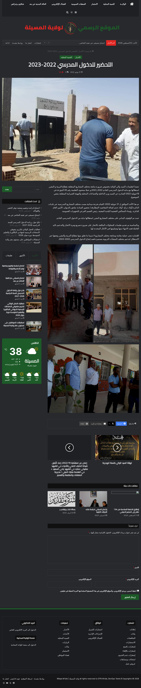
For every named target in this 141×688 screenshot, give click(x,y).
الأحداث (66, 634)
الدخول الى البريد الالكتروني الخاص (22, 630)
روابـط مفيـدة (17, 43)
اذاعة (8, 43)
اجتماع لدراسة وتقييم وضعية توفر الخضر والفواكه (13, 267)
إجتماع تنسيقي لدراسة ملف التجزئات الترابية (96, 511)
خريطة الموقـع (26, 679)
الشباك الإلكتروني (59, 4)
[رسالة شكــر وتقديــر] (61, 499)
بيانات (133, 634)
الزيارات (66, 642)
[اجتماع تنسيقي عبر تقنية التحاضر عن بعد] (33, 282)
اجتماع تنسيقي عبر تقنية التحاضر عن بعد (89, 43)
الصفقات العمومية (78, 4)
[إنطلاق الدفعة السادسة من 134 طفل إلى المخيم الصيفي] (125, 499)
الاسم (136, 567)
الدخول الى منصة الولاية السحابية (23, 645)
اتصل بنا (28, 43)
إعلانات (132, 629)
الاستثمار (65, 651)
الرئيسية (88, 51)
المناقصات (131, 638)
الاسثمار (94, 4)
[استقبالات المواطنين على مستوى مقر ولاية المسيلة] (33, 326)
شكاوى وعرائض (17, 4)
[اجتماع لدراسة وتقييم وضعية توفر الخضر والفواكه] (33, 269)
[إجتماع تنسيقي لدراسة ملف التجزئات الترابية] (93, 499)
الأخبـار (81, 51)
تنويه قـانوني (15, 679)
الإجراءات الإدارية (95, 634)
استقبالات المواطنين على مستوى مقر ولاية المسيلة (13, 324)
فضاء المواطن (63, 655)
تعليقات (9, 255)
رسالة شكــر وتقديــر (67, 509)
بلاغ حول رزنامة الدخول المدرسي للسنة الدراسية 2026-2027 (15, 293)
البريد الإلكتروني (132, 579)
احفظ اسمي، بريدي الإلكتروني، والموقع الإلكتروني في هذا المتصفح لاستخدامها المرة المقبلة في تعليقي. (98, 591)
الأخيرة (35, 255)
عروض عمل (130, 664)
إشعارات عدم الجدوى (126, 655)
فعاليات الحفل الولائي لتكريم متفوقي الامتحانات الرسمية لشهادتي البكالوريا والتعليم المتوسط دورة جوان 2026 (21, 232)
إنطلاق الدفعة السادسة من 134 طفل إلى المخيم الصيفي (126, 511)
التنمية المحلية (109, 4)
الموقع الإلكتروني (85, 579)
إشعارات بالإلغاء (129, 651)
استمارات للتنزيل (95, 629)
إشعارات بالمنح (129, 647)
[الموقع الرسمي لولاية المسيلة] (70, 28)
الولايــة (123, 4)
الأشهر (22, 255)
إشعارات (37, 43)
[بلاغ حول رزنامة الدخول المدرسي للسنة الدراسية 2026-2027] (33, 294)
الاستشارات (130, 642)
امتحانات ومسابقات (127, 659)
